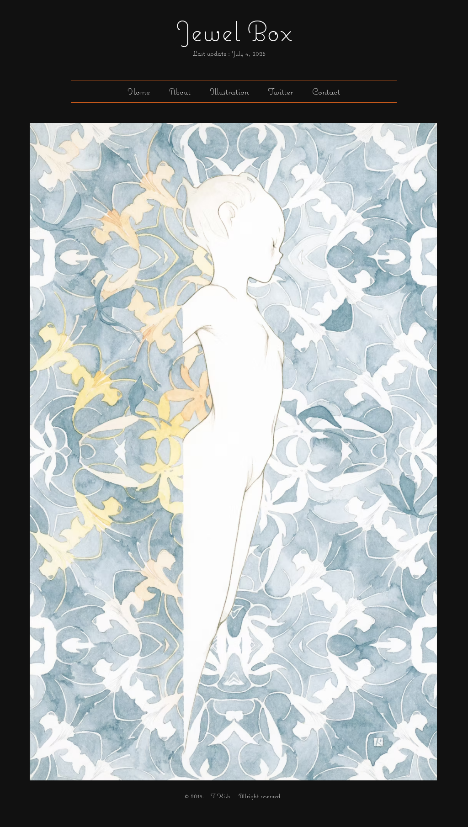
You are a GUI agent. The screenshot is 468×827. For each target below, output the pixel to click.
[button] (229, 91)
